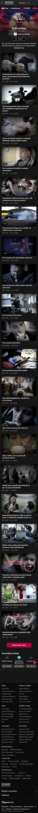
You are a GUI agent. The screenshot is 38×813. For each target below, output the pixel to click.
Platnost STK (23, 742)
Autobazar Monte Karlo (9, 773)
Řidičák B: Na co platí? (26, 737)
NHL (3, 722)
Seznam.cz (22, 3)
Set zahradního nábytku (27, 764)
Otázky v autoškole (25, 739)
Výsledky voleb (6, 694)
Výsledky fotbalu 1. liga (9, 711)
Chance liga (5, 709)
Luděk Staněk (26, 778)
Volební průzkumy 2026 (9, 691)
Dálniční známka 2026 (26, 732)
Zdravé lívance (23, 714)
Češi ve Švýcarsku (7, 737)
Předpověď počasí (16, 749)
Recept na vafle (24, 719)
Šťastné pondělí (15, 778)
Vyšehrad (22, 773)
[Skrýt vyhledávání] (17, 3)
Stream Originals (7, 776)
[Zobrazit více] (19, 791)
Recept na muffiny (25, 711)
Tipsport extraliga (7, 714)
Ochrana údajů (28, 806)
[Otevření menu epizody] (34, 74)
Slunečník (5, 764)
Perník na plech (24, 722)
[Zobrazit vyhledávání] (29, 3)
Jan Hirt (21, 694)
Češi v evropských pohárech (11, 755)
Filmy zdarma (19, 776)
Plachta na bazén (13, 761)
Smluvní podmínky (16, 806)
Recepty (28, 776)
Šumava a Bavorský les (9, 734)
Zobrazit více (19, 48)
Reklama (9, 809)
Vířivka (14, 767)
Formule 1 (5, 719)
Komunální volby (7, 702)
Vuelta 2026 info (24, 688)
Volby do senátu (7, 699)
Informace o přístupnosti (21, 809)
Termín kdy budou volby (9, 696)
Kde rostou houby (7, 752)
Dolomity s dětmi (7, 742)
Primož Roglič (23, 699)
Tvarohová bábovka (25, 717)
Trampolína (25, 761)
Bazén (4, 761)
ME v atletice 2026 (7, 717)
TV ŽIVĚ (27, 8)
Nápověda (5, 806)
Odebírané (16, 8)
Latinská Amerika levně (9, 739)
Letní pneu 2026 (24, 729)
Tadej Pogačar (23, 696)
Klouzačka (13, 764)
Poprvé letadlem (7, 732)
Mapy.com (5, 749)
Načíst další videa (19, 645)
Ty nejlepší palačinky (26, 709)
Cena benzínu (19, 752)
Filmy (6, 8)
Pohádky (4, 778)
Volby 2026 (5, 688)
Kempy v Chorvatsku (8, 729)
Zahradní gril (6, 767)
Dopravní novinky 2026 (26, 734)
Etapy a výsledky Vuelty (26, 691)
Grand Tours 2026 (24, 702)
